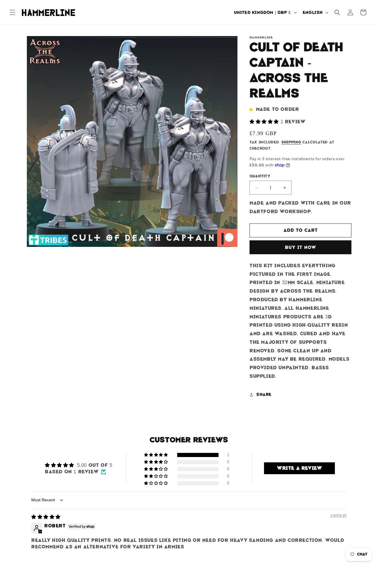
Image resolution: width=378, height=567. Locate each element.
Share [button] (264, 394)
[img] (46, 517)
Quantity (260, 176)
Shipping (291, 142)
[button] (12, 12)
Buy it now (300, 247)
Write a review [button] (299, 468)
